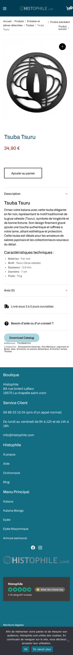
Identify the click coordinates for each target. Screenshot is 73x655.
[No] (68, 641)
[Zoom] (62, 46)
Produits (19, 21)
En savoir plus (42, 649)
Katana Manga (13, 510)
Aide (6, 463)
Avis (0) (9, 290)
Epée (7, 519)
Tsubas (30, 25)
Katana (8, 501)
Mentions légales (13, 624)
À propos (9, 454)
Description (12, 193)
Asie (13, 349)
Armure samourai (15, 538)
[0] (68, 8)
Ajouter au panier (23, 173)
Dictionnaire (11, 473)
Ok (26, 649)
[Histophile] (36, 8)
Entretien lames (58, 349)
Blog (6, 482)
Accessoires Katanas (29, 346)
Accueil (7, 21)
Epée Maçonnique (15, 528)
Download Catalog (21, 337)
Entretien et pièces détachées (33, 349)
